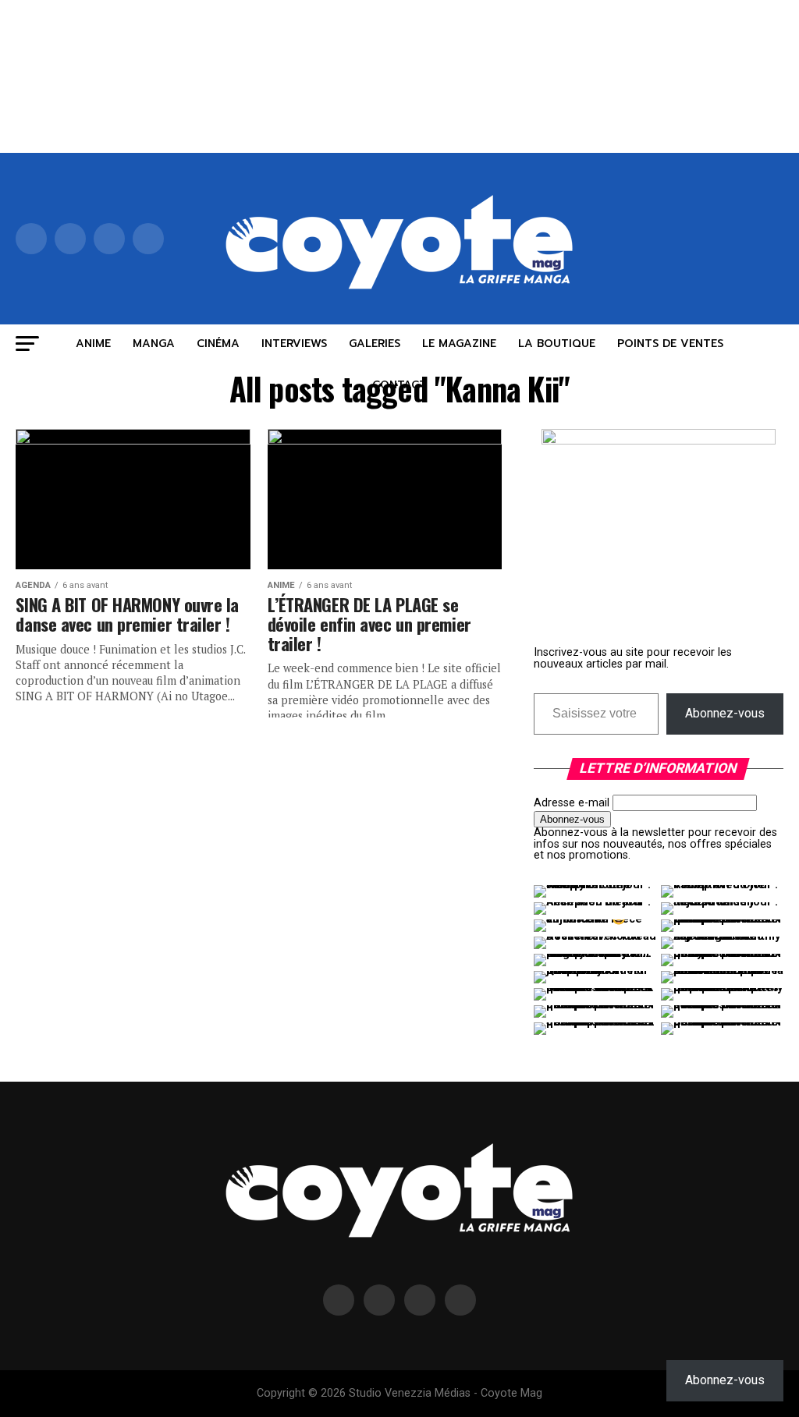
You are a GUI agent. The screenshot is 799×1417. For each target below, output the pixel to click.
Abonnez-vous (725, 713)
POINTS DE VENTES (670, 343)
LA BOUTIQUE (556, 343)
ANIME (93, 343)
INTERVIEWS (294, 343)
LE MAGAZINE (459, 343)
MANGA (154, 343)
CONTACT (399, 385)
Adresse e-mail (571, 802)
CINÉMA (218, 343)
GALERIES (374, 343)
